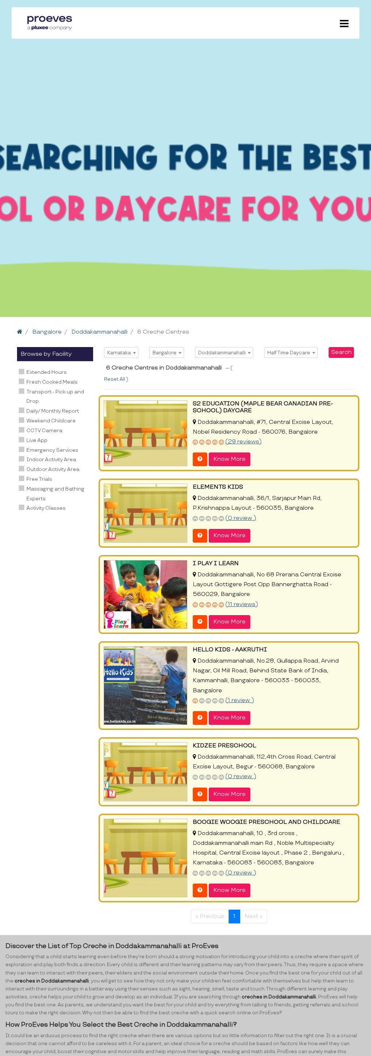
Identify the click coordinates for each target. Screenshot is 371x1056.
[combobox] (121, 352)
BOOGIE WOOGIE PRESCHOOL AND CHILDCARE (266, 822)
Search (341, 352)
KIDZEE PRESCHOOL (224, 745)
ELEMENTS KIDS (218, 487)
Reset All (115, 379)
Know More (229, 459)
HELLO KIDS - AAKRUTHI (230, 649)
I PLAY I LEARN (216, 563)
